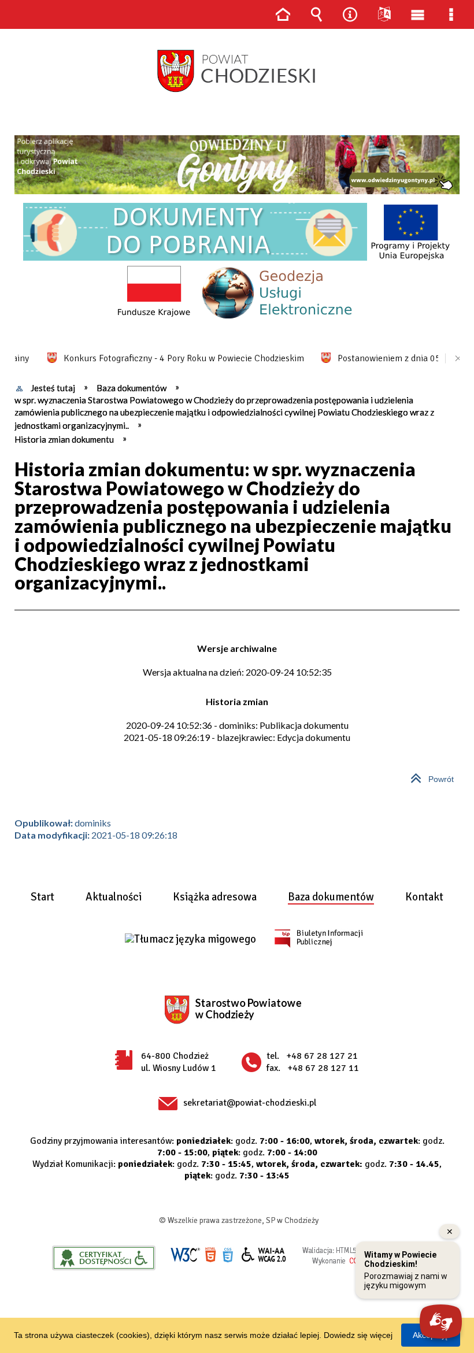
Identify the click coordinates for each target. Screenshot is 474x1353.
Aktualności (114, 897)
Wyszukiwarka (316, 14)
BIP (318, 938)
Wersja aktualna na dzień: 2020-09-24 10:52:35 (237, 671)
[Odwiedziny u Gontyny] (237, 164)
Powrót (427, 774)
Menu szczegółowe (451, 14)
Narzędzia (350, 14)
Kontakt (424, 897)
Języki (383, 14)
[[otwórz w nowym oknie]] (237, 164)
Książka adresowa (215, 897)
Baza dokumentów (331, 897)
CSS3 (227, 1255)
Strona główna (282, 14)
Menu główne (417, 14)
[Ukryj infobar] (453, 359)
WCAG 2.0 (264, 1254)
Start (42, 897)
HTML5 (210, 1255)
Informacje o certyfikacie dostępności (103, 1257)
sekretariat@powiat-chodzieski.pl (249, 1103)
